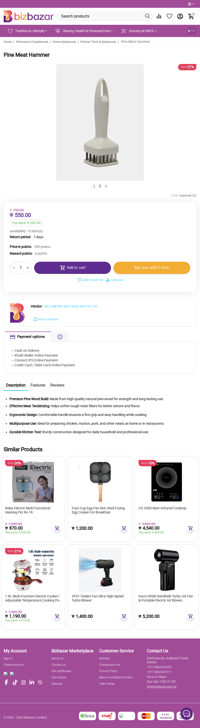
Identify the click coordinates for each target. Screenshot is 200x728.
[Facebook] (6, 683)
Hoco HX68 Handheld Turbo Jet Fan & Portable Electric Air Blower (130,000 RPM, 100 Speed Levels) (166, 598)
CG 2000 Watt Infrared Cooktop (162, 508)
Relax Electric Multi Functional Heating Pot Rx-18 (27, 510)
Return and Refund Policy (115, 677)
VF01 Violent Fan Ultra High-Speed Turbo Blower (98, 598)
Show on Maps (156, 677)
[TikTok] (15, 683)
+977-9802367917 (159, 672)
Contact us (58, 664)
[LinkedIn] (31, 683)
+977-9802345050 (159, 667)
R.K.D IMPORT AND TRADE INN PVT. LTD (70, 306)
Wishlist (104, 658)
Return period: (20, 237)
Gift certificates (61, 671)
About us (57, 658)
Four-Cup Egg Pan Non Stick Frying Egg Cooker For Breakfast (98, 510)
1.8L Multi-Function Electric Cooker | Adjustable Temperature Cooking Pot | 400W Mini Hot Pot (32, 598)
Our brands (58, 677)
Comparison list (109, 664)
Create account (14, 664)
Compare (117, 280)
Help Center (107, 683)
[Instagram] (23, 682)
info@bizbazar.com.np (162, 686)
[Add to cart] (57, 528)
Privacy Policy (108, 671)
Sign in (8, 658)
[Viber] (40, 682)
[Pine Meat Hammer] (100, 122)
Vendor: (36, 306)
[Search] (148, 16)
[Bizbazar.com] (29, 16)
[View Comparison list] (158, 16)
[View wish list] (169, 16)
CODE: (174, 195)
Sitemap (56, 683)
